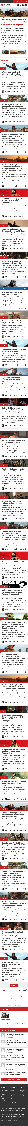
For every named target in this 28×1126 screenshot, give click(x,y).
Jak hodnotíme (13, 1099)
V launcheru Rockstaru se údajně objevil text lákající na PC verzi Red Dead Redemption (13, 718)
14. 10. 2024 (21, 519)
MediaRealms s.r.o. (6, 1119)
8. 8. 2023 (22, 949)
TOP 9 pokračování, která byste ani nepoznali (12, 293)
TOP (3, 289)
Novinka (4, 100)
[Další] (25, 51)
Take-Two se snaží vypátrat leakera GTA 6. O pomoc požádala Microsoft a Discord (14, 1057)
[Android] (14, 1023)
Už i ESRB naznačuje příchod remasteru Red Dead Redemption (13, 201)
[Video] (14, 284)
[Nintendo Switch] (16, 1023)
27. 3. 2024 (21, 769)
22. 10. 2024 (21, 488)
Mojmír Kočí (7, 91)
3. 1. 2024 (22, 799)
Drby (3, 68)
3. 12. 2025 (21, 122)
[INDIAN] (6, 5)
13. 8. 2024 (21, 672)
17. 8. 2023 (21, 858)
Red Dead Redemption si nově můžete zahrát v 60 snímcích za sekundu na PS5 (13, 814)
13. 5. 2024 (21, 736)
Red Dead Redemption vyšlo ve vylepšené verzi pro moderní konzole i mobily (13, 136)
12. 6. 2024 (21, 702)
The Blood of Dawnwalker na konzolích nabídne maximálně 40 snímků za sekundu (15, 1042)
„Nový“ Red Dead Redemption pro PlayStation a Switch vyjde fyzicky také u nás (14, 873)
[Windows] (7, 1023)
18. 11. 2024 (21, 425)
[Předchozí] (3, 51)
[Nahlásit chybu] (16, 1120)
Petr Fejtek (7, 610)
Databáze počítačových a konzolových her (11, 20)
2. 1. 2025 (22, 395)
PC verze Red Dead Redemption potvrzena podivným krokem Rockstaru (13, 656)
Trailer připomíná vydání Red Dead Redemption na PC (13, 441)
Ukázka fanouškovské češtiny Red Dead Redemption (14, 350)
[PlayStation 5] (21, 1023)
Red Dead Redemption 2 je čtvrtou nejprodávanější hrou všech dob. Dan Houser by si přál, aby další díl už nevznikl (13, 232)
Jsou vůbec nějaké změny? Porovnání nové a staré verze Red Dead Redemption (13, 934)
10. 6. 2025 (21, 277)
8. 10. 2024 (21, 577)
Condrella (7, 1034)
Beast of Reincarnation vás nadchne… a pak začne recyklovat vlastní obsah (15, 1066)
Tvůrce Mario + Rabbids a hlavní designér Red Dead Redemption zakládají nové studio (12, 593)
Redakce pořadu (3, 1093)
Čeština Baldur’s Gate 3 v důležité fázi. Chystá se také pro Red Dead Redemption (13, 410)
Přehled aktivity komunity (14, 1080)
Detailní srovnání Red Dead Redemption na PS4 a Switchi (13, 844)
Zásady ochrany (12, 1091)
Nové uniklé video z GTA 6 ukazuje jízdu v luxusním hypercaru (15, 1035)
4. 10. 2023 (21, 830)
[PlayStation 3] (9, 1023)
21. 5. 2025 (21, 336)
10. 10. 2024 (21, 549)
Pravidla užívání (12, 1095)
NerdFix (3, 1101)
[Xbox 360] (12, 1023)
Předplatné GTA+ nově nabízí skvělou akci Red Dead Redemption (13, 751)
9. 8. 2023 (22, 919)
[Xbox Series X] (19, 1023)
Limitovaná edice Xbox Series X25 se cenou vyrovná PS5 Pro (15, 1050)
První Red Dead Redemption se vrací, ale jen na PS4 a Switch (13, 964)
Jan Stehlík (9, 799)
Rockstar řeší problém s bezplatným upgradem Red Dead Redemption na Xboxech (14, 106)
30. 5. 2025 (21, 308)
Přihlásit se (14, 1000)
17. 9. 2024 (21, 642)
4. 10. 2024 (21, 610)
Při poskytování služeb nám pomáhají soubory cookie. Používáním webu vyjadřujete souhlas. (12, 1115)
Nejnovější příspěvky (22, 1091)
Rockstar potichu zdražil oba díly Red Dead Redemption (13, 322)
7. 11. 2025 (21, 248)
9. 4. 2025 (22, 365)
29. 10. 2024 (21, 456)
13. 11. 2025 (21, 186)
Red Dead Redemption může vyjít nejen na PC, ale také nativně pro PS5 (13, 471)
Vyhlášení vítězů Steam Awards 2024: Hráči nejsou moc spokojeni (12, 379)
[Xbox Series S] (23, 1023)
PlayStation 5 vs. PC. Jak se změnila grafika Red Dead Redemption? (12, 503)
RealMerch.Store (23, 1)
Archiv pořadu (4, 1090)
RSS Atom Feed (3, 1097)
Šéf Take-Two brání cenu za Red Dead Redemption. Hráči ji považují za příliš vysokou (14, 903)
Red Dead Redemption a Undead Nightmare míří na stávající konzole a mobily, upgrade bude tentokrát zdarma (12, 168)
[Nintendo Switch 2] (24, 1023)
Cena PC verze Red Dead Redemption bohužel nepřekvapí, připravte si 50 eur (14, 533)
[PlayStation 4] (11, 1023)
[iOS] (17, 1023)
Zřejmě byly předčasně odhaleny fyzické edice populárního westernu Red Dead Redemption (12, 75)
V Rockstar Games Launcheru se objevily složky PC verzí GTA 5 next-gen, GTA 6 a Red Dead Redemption (13, 625)
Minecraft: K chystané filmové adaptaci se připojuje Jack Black (14, 783)
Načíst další (14, 985)
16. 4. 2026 (21, 91)
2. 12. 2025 (21, 152)
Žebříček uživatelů (22, 1095)
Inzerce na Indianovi (13, 1103)
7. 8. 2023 (22, 980)
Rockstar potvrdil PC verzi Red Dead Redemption (14, 563)
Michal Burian (8, 122)
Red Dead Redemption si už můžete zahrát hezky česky (12, 262)
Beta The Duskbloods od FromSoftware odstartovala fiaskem (15, 1073)
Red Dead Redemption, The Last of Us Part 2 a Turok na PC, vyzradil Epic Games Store (14, 687)
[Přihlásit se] (26, 5)
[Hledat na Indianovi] (18, 5)
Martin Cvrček (8, 186)
